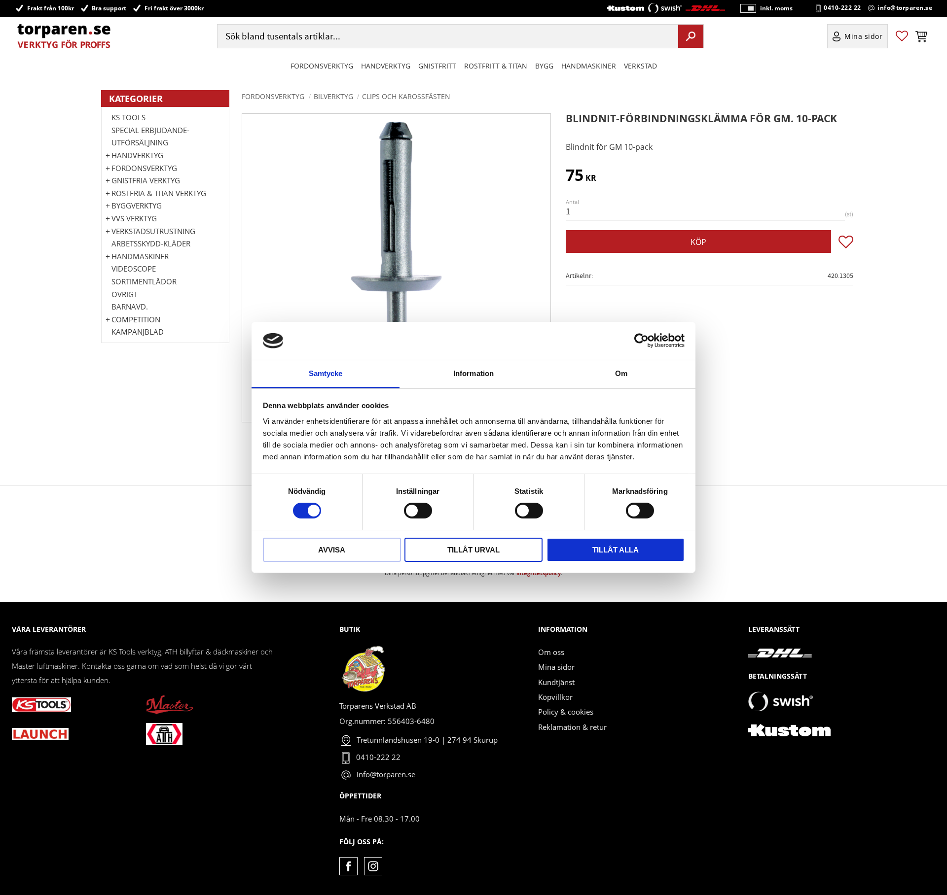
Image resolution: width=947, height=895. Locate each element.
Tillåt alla (615, 550)
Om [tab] (621, 373)
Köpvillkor (555, 697)
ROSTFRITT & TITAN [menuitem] (495, 65)
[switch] (418, 510)
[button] (902, 36)
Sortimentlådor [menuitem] (144, 281)
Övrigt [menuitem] (124, 294)
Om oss (551, 652)
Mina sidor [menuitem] (863, 36)
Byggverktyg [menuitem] (136, 205)
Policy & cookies (565, 712)
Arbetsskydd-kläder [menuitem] (150, 243)
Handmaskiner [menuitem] (588, 65)
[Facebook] (348, 866)
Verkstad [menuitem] (640, 65)
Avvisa (331, 550)
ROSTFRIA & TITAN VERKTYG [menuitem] (158, 193)
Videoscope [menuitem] (133, 269)
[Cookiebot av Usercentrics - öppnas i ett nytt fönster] (641, 340)
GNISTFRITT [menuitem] (437, 65)
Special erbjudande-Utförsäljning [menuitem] (150, 136)
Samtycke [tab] (326, 373)
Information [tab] (473, 373)
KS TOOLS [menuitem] (128, 117)
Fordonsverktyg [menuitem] (322, 65)
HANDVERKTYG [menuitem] (385, 65)
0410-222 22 (842, 8)
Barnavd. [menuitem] (129, 306)
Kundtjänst (556, 682)
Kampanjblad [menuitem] (137, 332)
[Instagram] (373, 866)
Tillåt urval (473, 550)
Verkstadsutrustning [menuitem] (153, 231)
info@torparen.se (904, 8)
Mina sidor (556, 667)
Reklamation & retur (572, 727)
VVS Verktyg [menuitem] (134, 218)
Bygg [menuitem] (544, 65)
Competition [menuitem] (135, 319)
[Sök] (690, 36)
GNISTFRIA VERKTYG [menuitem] (145, 180)
